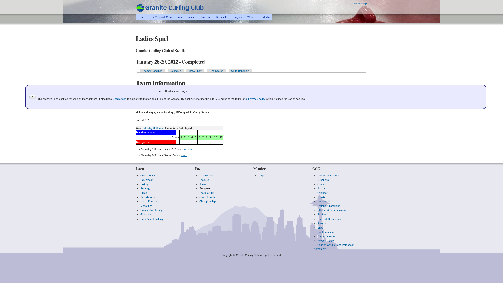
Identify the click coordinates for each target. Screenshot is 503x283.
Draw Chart (195, 70)
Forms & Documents (329, 219)
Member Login (360, 3)
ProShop (322, 214)
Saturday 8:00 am (152, 128)
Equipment (146, 179)
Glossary (145, 214)
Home (141, 17)
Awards (321, 223)
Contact (321, 184)
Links (320, 227)
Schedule (175, 70)
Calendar (206, 17)
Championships (208, 201)
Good (184, 155)
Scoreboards (147, 197)
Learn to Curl (206, 192)
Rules (143, 192)
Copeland (188, 149)
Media (266, 17)
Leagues (237, 17)
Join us (321, 188)
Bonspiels (221, 17)
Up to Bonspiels (240, 70)
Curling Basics (148, 175)
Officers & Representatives (332, 210)
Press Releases (326, 236)
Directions (323, 179)
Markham (141, 132)
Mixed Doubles (148, 201)
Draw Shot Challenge (152, 219)
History (144, 184)
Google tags (119, 98)
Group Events (207, 197)
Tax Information (326, 232)
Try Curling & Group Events (166, 17)
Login (261, 175)
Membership (206, 175)
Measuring (146, 205)
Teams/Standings (152, 70)
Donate (321, 197)
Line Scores (216, 70)
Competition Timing (151, 210)
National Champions (328, 205)
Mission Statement (328, 175)
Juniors (191, 17)
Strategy (145, 188)
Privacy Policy (325, 240)
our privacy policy (255, 98)
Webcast (252, 17)
